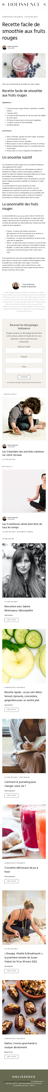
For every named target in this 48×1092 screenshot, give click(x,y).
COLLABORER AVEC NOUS (20, 1086)
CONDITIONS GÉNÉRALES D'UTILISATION (30, 1084)
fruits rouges (20, 216)
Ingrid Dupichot (8, 615)
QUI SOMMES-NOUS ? (37, 1082)
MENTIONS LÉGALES (11, 1084)
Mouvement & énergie (25, 532)
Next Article (7, 467)
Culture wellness (31, 17)
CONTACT (32, 1086)
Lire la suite (11, 620)
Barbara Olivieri (8, 1052)
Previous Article (10, 394)
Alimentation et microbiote (12, 17)
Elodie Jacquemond (13, 47)
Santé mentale (24, 777)
